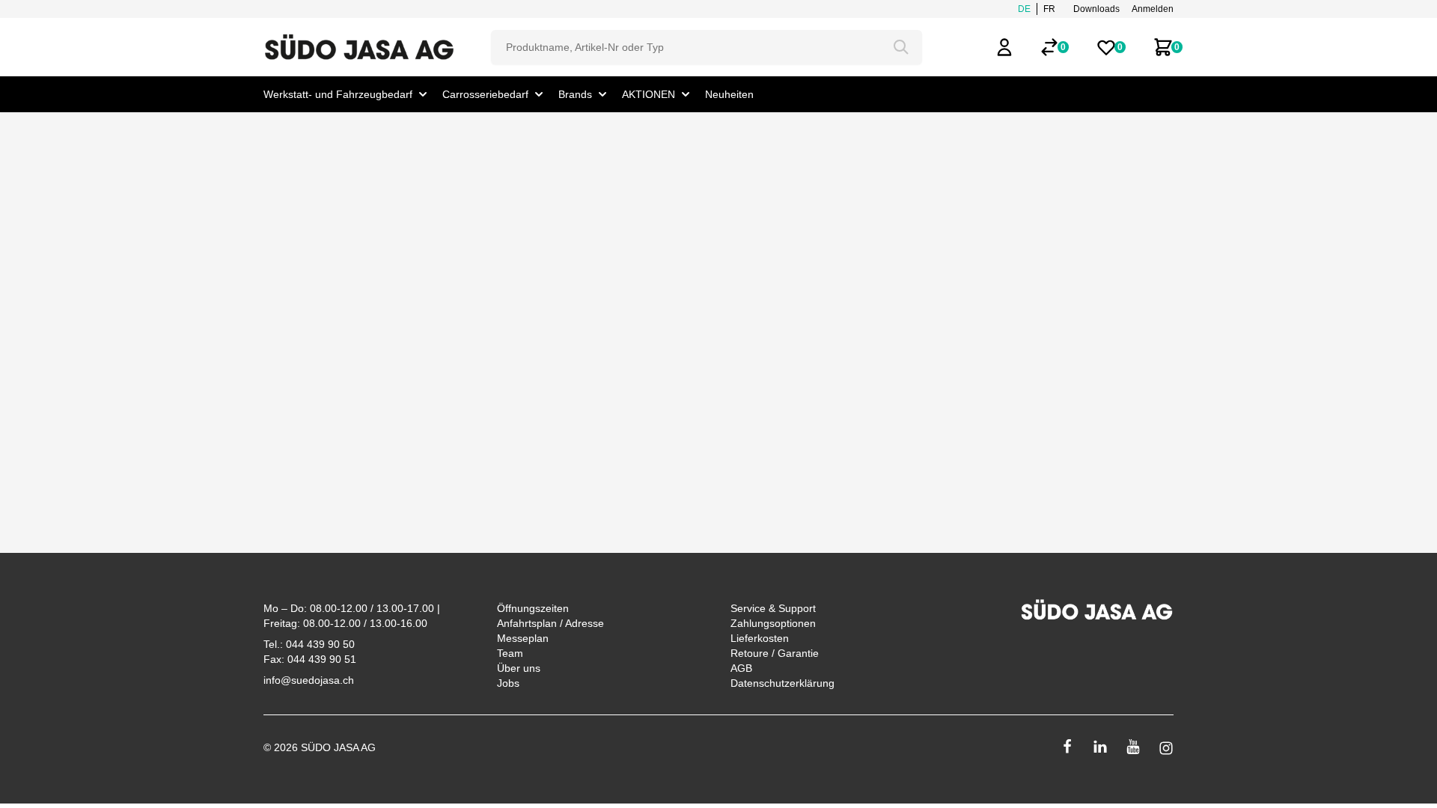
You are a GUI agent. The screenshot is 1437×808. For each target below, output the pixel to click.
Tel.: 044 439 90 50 (309, 644)
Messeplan (523, 638)
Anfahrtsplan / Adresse (550, 623)
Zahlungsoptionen (773, 623)
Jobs (508, 683)
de (1024, 9)
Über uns (518, 668)
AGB (741, 668)
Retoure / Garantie (774, 653)
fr (1049, 9)
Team (510, 653)
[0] (1049, 47)
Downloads (1096, 9)
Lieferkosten (759, 638)
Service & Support (773, 608)
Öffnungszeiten (533, 608)
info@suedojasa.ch (308, 680)
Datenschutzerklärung (782, 683)
